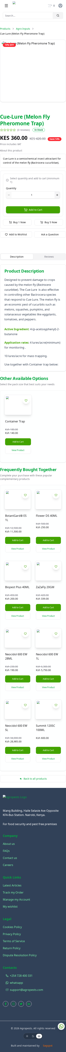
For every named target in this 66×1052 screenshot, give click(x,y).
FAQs (6, 851)
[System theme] (39, 1036)
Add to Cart (35, 209)
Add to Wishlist (18, 234)
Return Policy (11, 948)
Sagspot (47, 1045)
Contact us (10, 858)
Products (5, 28)
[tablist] (33, 256)
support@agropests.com (26, 990)
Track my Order (13, 892)
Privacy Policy (12, 934)
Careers (8, 865)
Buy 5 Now (51, 222)
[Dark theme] (33, 1036)
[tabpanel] (33, 317)
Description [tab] (17, 256)
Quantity (11, 188)
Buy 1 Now (19, 222)
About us (9, 844)
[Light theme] (27, 1036)
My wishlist (10, 906)
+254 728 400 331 (21, 976)
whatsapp (16, 983)
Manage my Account (16, 899)
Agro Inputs (23, 28)
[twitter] (21, 1004)
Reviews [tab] (49, 256)
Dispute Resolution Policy (20, 955)
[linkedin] (29, 1004)
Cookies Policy (12, 927)
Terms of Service (14, 941)
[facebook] (5, 1004)
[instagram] (13, 1004)
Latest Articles (12, 885)
